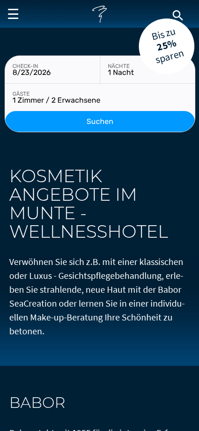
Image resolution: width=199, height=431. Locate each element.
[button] (11, 14)
